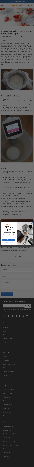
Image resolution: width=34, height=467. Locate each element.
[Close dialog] (32, 223)
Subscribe (9, 239)
